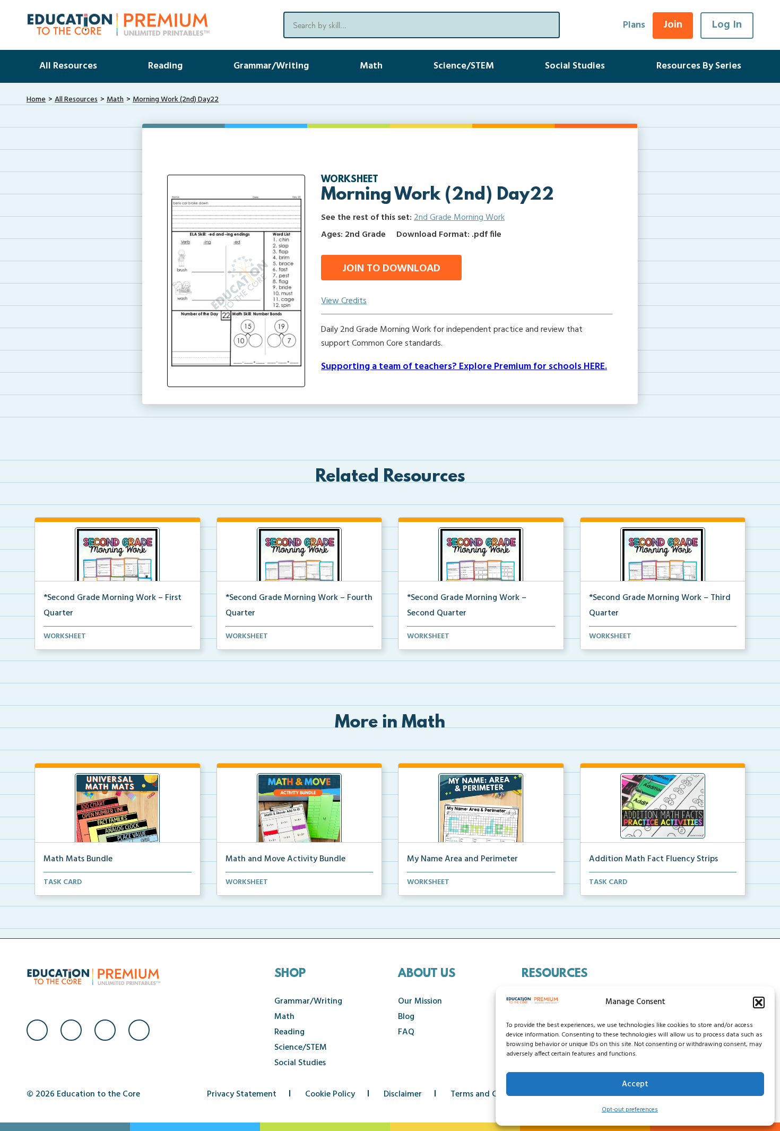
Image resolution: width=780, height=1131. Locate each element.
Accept (635, 1084)
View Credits (344, 301)
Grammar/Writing (271, 66)
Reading (165, 66)
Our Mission (420, 1001)
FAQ (406, 1032)
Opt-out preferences (630, 1109)
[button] (758, 1002)
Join (672, 24)
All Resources (68, 66)
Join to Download (391, 268)
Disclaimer (403, 1094)
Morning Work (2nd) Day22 (176, 99)
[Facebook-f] (37, 1030)
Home (36, 99)
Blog (406, 1017)
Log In (727, 24)
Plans (634, 25)
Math (371, 66)
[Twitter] (105, 1030)
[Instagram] (71, 1030)
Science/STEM (464, 66)
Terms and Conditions (491, 1094)
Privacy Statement (241, 1094)
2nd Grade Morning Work (459, 218)
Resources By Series (698, 66)
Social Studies (575, 66)
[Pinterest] (139, 1030)
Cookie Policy (330, 1094)
